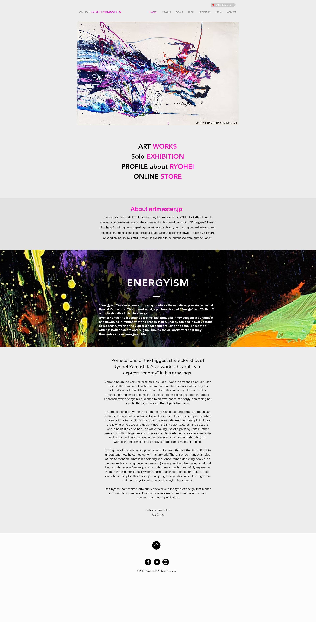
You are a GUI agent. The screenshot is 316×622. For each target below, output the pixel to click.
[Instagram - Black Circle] (165, 562)
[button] (166, 11)
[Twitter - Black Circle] (157, 562)
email (134, 238)
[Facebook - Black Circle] (148, 562)
